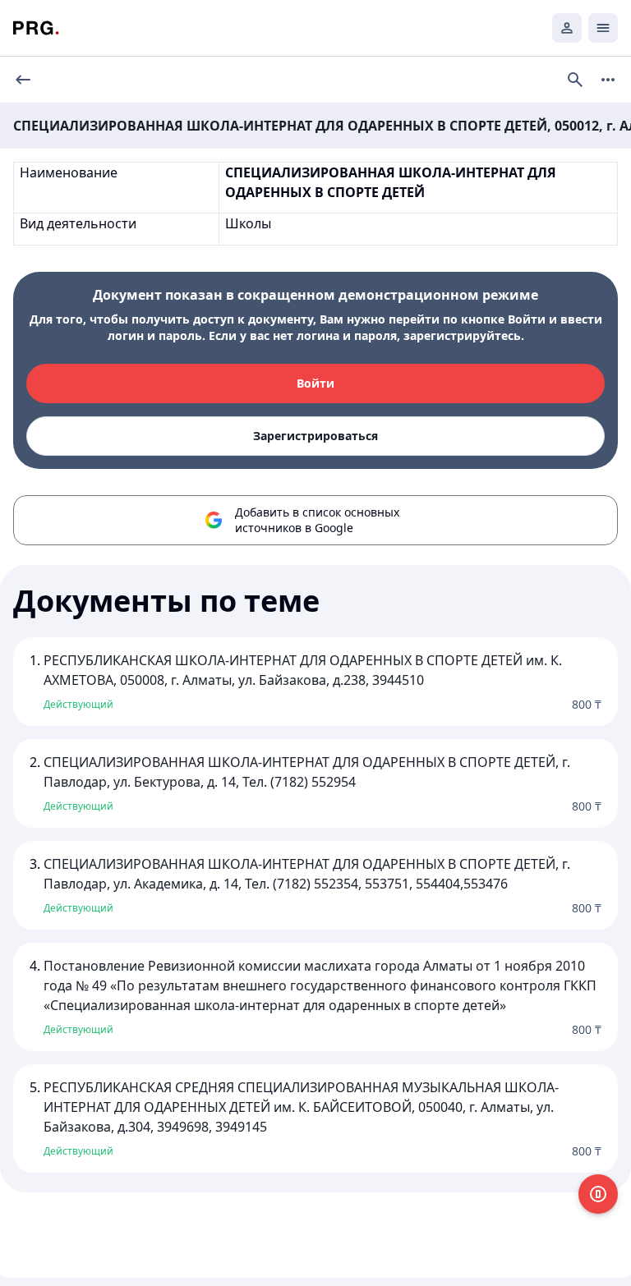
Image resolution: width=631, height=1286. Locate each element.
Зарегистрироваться (315, 435)
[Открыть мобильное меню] (603, 28)
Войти (315, 383)
